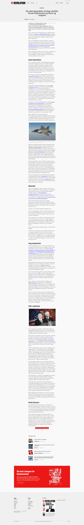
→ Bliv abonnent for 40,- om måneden (46, 267)
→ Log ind (66, 0)
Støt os (69, 0)
